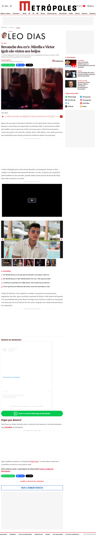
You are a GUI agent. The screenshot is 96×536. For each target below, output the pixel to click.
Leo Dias (18, 27)
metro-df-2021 (32, 481)
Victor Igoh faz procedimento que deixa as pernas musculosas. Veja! (26, 286)
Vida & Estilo (63, 13)
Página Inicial (4, 27)
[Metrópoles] (48, 6)
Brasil (24, 13)
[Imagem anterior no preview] (2, 239)
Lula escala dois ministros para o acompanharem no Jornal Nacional (86, 64)
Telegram (87, 97)
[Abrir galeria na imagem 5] (51, 262)
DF (29, 13)
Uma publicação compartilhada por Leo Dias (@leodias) (26, 406)
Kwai (85, 106)
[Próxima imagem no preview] (61, 239)
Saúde (71, 13)
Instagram (87, 100)
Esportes (84, 13)
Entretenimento (52, 13)
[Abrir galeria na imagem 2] (18, 262)
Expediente (13, 534)
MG (37, 13)
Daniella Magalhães (6, 60)
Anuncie (47, 534)
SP (33, 13)
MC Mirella (23, 481)
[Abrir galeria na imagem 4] (40, 262)
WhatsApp (72, 97)
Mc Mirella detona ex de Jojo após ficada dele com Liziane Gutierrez (26, 275)
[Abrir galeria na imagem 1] (32, 239)
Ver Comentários (32, 488)
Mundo (43, 13)
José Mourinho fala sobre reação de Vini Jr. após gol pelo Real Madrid (86, 74)
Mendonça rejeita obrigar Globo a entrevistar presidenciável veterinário (84, 86)
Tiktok (70, 106)
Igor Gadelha (81, 60)
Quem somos (3, 534)
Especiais (92, 13)
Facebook (71, 100)
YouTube (86, 103)
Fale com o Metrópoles (72, 534)
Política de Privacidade (25, 534)
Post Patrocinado (58, 534)
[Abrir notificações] (10, 6)
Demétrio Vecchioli (82, 80)
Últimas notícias (5, 13)
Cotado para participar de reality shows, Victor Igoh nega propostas (26, 283)
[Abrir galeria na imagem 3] (29, 262)
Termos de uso (38, 534)
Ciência (77, 13)
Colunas (11, 27)
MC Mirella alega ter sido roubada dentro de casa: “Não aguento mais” (27, 279)
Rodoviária (40, 481)
